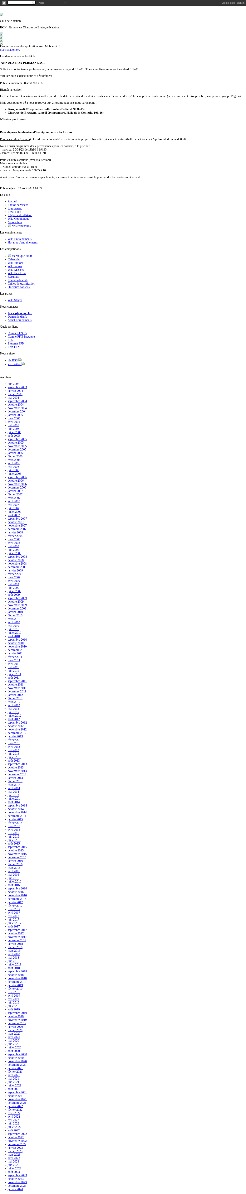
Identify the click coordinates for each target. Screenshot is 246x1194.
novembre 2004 (17, 408)
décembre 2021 (17, 1102)
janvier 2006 (15, 453)
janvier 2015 (15, 819)
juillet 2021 (14, 1085)
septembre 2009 (17, 598)
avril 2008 (14, 542)
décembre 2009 (17, 608)
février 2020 (15, 1030)
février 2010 (15, 615)
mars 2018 (14, 950)
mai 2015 (13, 833)
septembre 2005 (17, 439)
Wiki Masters (16, 269)
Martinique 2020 (22, 256)
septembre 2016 (17, 888)
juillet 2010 (14, 632)
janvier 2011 (15, 653)
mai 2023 (13, 1161)
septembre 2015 (17, 847)
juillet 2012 (14, 715)
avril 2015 (14, 829)
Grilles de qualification (21, 283)
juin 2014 (13, 795)
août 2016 (14, 885)
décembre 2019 (17, 1023)
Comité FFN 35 (17, 333)
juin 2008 (13, 549)
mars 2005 (14, 418)
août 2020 (14, 1050)
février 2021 (15, 1071)
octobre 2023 (16, 1178)
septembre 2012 (17, 722)
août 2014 (14, 802)
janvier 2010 (15, 612)
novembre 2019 (17, 1019)
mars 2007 (14, 497)
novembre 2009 (17, 605)
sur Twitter (15, 364)
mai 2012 (13, 708)
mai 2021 (13, 1078)
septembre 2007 (17, 518)
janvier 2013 (15, 736)
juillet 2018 (14, 964)
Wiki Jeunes (15, 266)
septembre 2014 (17, 805)
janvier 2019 (15, 985)
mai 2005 (13, 425)
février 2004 (15, 394)
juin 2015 (13, 836)
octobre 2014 (16, 809)
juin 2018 (13, 961)
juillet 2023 (14, 1168)
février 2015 (15, 822)
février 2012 (15, 698)
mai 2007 (13, 504)
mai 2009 (13, 584)
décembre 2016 (17, 898)
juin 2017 (13, 919)
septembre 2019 (17, 1012)
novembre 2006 (17, 484)
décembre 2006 (17, 487)
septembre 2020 (17, 1054)
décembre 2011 (17, 691)
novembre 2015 (17, 853)
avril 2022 (14, 1116)
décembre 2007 (17, 529)
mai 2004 (13, 397)
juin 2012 (13, 712)
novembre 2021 (17, 1099)
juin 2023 (13, 1165)
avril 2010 (14, 622)
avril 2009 (14, 580)
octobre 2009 (16, 601)
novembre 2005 (17, 446)
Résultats (13, 276)
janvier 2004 (15, 390)
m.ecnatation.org (10, 49)
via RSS (13, 360)
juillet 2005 (14, 432)
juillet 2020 (14, 1047)
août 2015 (14, 843)
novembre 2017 (17, 936)
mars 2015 (14, 826)
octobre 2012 (16, 726)
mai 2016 (13, 874)
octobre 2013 (16, 767)
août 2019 (14, 1009)
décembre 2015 (17, 857)
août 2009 (14, 594)
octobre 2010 (16, 643)
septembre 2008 (17, 556)
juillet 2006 (14, 473)
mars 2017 (14, 909)
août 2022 (14, 1130)
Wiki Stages (15, 300)
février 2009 (15, 573)
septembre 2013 (17, 764)
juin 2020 (13, 1044)
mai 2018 (13, 957)
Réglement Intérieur (20, 215)
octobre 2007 (16, 522)
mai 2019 (13, 999)
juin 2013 (13, 753)
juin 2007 (13, 508)
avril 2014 (14, 788)
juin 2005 (13, 428)
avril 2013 (14, 746)
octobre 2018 (16, 974)
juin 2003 (13, 383)
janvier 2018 (15, 943)
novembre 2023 (17, 1182)
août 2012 (14, 719)
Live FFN (14, 347)
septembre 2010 (17, 639)
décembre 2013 (17, 774)
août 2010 (14, 636)
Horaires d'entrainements (23, 242)
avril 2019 (14, 995)
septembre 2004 (17, 401)
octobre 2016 (16, 891)
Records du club (17, 280)
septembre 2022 (17, 1133)
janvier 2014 (15, 777)
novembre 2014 (17, 812)
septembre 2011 (17, 681)
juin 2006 (13, 470)
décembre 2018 (17, 981)
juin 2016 (13, 878)
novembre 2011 (17, 688)
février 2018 (15, 947)
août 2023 (14, 1171)
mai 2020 (13, 1040)
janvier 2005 (15, 414)
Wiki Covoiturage (18, 218)
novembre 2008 (17, 563)
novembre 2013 (17, 771)
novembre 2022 (17, 1140)
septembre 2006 (17, 477)
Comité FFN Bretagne (21, 336)
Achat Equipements (20, 320)
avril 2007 (14, 501)
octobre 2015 (16, 850)
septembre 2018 (17, 971)
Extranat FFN (16, 343)
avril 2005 (14, 421)
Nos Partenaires (21, 226)
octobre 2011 (15, 684)
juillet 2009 (14, 591)
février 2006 (15, 456)
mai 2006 (13, 466)
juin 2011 (13, 670)
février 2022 (15, 1109)
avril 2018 (14, 954)
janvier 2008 (15, 532)
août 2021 (14, 1088)
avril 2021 (14, 1075)
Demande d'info (17, 316)
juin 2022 (13, 1123)
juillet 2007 (14, 511)
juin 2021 (13, 1082)
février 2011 (15, 656)
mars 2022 (14, 1113)
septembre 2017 (17, 930)
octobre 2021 (16, 1095)
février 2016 (15, 864)
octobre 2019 (16, 1016)
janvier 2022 (15, 1106)
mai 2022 (13, 1120)
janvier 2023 (15, 1147)
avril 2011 (14, 663)
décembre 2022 (17, 1144)
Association (15, 222)
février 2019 (15, 988)
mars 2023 (14, 1154)
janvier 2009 (15, 570)
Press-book (14, 211)
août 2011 (14, 677)
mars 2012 (14, 701)
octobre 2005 (16, 442)
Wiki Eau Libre (17, 273)
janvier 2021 (15, 1068)
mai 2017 (13, 916)
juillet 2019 (14, 1006)
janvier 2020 (15, 1026)
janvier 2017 (15, 902)
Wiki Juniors (15, 262)
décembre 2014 (17, 815)
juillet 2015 (14, 840)
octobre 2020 (16, 1057)
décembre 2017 (17, 940)
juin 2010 (13, 629)
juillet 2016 (14, 881)
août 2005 (14, 435)
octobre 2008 (16, 560)
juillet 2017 (14, 923)
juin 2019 (13, 1002)
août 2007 (14, 515)
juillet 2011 (14, 674)
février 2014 (15, 781)
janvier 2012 (15, 694)
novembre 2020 (17, 1061)
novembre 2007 (17, 525)
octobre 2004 (16, 404)
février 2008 (15, 535)
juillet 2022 (14, 1127)
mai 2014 (13, 791)
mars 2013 (14, 743)
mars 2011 (14, 660)
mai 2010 (13, 625)
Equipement (15, 208)
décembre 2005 (17, 449)
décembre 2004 (17, 411)
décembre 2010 (17, 650)
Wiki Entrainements (20, 239)
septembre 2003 (17, 387)
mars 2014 (14, 784)
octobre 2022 (16, 1137)
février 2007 (15, 494)
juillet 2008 (14, 553)
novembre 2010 (17, 646)
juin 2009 (13, 587)
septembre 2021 (17, 1092)
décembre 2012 (17, 732)
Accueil (12, 201)
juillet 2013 (14, 757)
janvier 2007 (15, 491)
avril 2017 (14, 912)
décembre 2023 (17, 1185)
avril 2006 (14, 463)
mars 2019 (14, 992)
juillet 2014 (14, 798)
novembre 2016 (17, 895)
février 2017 (15, 905)
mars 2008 (14, 539)
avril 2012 (14, 705)
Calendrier (14, 259)
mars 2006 (14, 459)
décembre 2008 (17, 567)
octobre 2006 (16, 480)
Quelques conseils (19, 287)
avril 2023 (14, 1158)
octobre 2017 (16, 933)
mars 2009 (14, 577)
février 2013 (15, 739)
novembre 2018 (17, 978)
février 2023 (15, 1151)
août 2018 (14, 968)
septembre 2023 (17, 1175)
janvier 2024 (15, 1189)
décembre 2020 (17, 1064)
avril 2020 (14, 1037)
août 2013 (14, 760)
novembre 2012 (17, 729)
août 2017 (14, 926)
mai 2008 (13, 546)
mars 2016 (14, 867)
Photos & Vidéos (18, 204)
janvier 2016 (15, 860)
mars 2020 (14, 1033)
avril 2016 (14, 871)
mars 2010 (14, 618)
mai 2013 (13, 750)
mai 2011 (13, 667)
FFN (10, 340)
